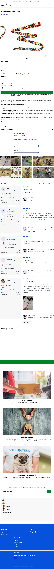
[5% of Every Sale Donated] (27, 459)
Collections (7, 8)
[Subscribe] (49, 491)
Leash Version (5, 61)
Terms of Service (24, 565)
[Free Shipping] (27, 385)
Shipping (16, 544)
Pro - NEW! (11, 64)
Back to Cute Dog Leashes (28, 362)
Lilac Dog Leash (9, 216)
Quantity (3, 76)
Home (2, 8)
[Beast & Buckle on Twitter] (33, 532)
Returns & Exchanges (19, 542)
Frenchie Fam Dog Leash (12, 287)
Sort (40, 183)
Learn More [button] (50, 94)
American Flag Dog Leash (12, 265)
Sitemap (31, 565)
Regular (4, 64)
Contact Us (16, 540)
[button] (5, 14)
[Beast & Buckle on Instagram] (27, 532)
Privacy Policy (16, 565)
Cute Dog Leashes (14, 8)
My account (16, 546)
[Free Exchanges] (27, 421)
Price (2, 68)
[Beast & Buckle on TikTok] (35, 532)
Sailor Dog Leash (10, 195)
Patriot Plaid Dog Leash (11, 244)
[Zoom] (45, 55)
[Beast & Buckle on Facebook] (30, 532)
